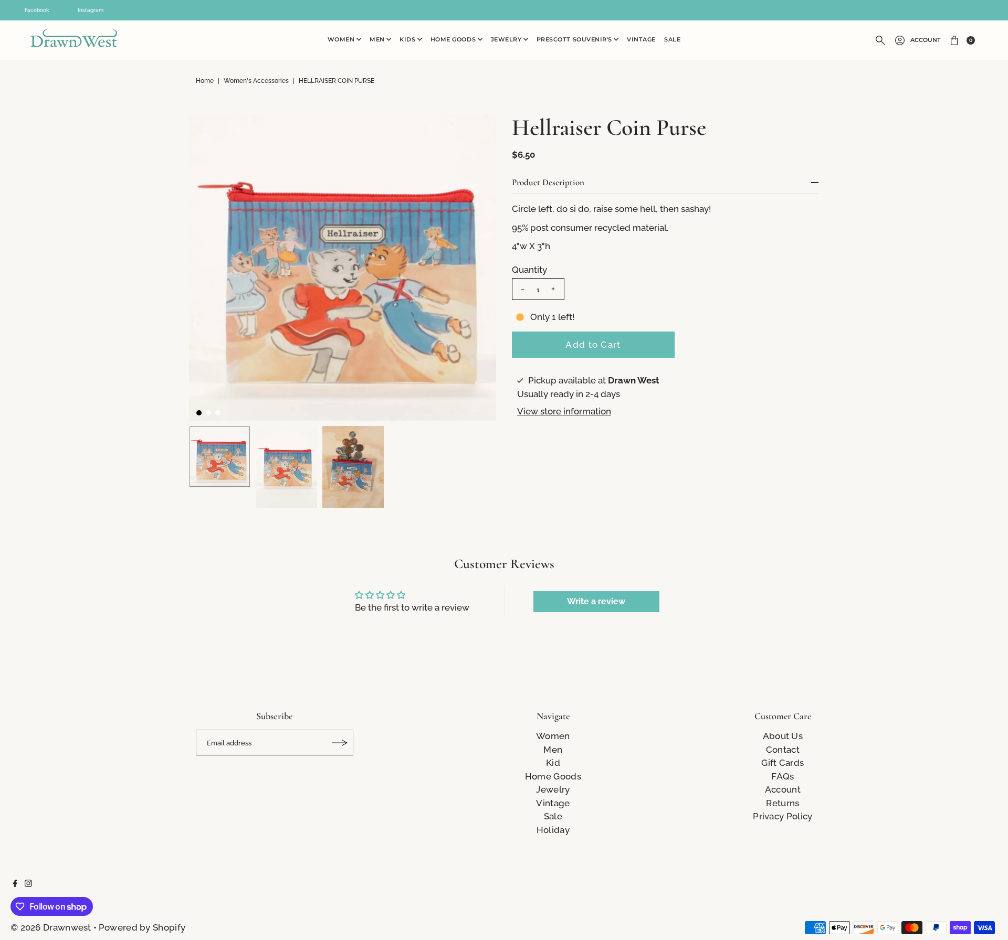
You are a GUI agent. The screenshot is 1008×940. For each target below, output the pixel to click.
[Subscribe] (340, 743)
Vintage (641, 39)
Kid (553, 762)
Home (205, 80)
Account (925, 40)
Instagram (90, 10)
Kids (408, 39)
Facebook (37, 10)
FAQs (782, 776)
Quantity (529, 269)
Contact (783, 749)
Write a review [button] (596, 601)
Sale (672, 39)
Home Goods (454, 39)
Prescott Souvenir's (575, 39)
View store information (564, 411)
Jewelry (507, 39)
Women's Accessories (256, 80)
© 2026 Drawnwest (50, 927)
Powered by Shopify (142, 927)
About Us (783, 736)
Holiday (553, 830)
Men (378, 39)
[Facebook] (15, 884)
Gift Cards (782, 762)
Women (342, 39)
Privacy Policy (782, 816)
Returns (782, 803)
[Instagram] (28, 884)
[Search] (880, 40)
